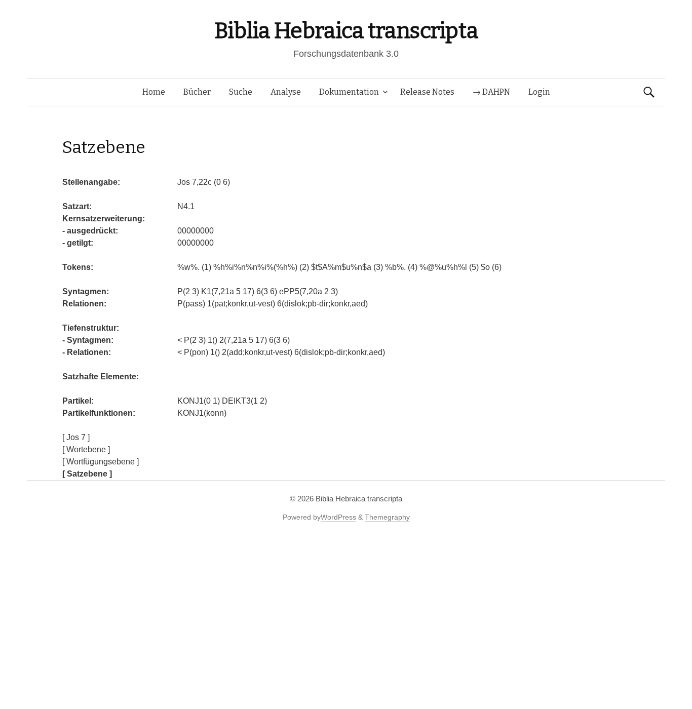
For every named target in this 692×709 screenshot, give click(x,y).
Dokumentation (349, 92)
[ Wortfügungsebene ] (100, 461)
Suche (240, 92)
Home (153, 92)
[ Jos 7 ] (76, 437)
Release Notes (427, 92)
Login (539, 92)
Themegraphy (387, 517)
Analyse (286, 92)
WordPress (338, 517)
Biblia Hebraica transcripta (346, 31)
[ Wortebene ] (86, 449)
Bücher (197, 92)
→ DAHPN (491, 92)
